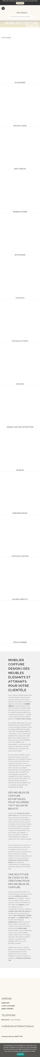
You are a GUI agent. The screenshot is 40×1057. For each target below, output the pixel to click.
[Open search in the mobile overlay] (20, 16)
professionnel (12, 922)
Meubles (20, 470)
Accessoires (20, 83)
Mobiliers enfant (20, 513)
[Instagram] (6, 990)
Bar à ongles (20, 169)
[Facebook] (2, 990)
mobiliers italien (22, 928)
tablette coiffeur (24, 917)
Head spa (20, 384)
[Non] (38, 1050)
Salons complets (20, 599)
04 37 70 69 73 (15, 1020)
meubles (21, 904)
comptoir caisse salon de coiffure (18, 911)
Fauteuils (20, 298)
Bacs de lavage (20, 126)
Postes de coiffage (20, 556)
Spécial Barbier (20, 642)
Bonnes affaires (20, 212)
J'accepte (20, 1054)
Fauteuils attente (20, 341)
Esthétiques (20, 255)
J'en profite (20, 3)
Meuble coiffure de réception (20, 427)
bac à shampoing (19, 915)
